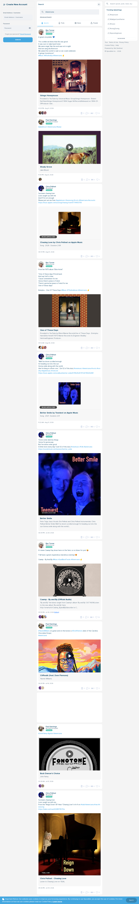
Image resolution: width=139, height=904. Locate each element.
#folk (81, 447)
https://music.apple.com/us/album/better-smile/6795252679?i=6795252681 (66, 373)
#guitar (50, 733)
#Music (41, 56)
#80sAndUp (48, 56)
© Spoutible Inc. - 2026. (113, 51)
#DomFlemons (77, 631)
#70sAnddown (72, 290)
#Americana (57, 56)
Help (117, 45)
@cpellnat (49, 188)
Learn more (57, 901)
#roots (76, 200)
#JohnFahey (42, 733)
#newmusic (78, 368)
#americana (51, 127)
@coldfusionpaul (52, 122)
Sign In (18, 40)
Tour (106, 42)
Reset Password (25, 34)
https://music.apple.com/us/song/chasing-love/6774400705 (60, 203)
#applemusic (60, 200)
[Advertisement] (69, 707)
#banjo (58, 127)
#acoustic (91, 200)
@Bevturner (50, 32)
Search (41, 4)
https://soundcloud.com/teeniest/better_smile (55, 449)
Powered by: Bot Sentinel (114, 48)
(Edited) (56, 612)
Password (6, 23)
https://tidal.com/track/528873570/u (51, 809)
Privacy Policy (124, 42)
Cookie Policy (109, 45)
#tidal (83, 805)
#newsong (69, 200)
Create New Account (16, 4)
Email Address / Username (11, 13)
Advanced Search (46, 17)
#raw (96, 805)
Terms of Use (113, 42)
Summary (49, 34)
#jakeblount (42, 127)
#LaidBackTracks (64, 559)
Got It (131, 900)
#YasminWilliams (44, 631)
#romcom (54, 371)
